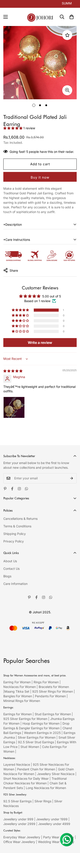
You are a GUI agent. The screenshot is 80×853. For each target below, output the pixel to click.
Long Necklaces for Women (46, 788)
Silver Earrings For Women (37, 737)
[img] (12, 371)
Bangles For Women (18, 696)
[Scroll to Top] (72, 829)
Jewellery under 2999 (19, 824)
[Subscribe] (72, 478)
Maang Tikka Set (16, 691)
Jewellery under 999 (18, 819)
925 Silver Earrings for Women (25, 719)
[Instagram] (19, 488)
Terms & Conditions (17, 526)
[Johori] (40, 17)
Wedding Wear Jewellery (56, 842)
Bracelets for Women (54, 687)
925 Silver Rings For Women (52, 691)
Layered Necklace (16, 764)
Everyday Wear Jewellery (21, 837)
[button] (71, 17)
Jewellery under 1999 (52, 819)
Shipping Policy (14, 534)
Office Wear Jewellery (19, 842)
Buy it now (40, 177)
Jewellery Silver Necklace (55, 774)
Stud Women (29, 747)
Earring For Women (17, 682)
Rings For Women (46, 682)
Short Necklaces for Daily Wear (26, 778)
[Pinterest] (5, 488)
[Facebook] (12, 488)
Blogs (7, 576)
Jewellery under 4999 (54, 824)
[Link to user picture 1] (14, 407)
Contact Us (11, 568)
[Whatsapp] (26, 488)
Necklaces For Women (19, 687)
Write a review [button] (40, 342)
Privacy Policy (13, 541)
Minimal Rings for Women (21, 701)
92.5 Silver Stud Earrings (36, 742)
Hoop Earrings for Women (41, 723)
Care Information (15, 584)
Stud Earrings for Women (53, 714)
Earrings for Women (17, 714)
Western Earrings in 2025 (42, 733)
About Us (10, 561)
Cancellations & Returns (20, 518)
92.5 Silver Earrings (17, 801)
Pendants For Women (50, 696)
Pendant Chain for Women (36, 769)
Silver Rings (42, 801)
